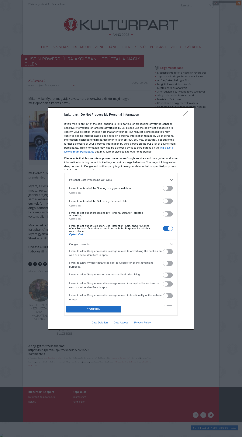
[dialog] (121, 218)
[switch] (168, 188)
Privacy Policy (142, 322)
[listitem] (121, 180)
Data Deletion (100, 322)
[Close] (186, 114)
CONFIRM (94, 309)
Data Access (121, 322)
